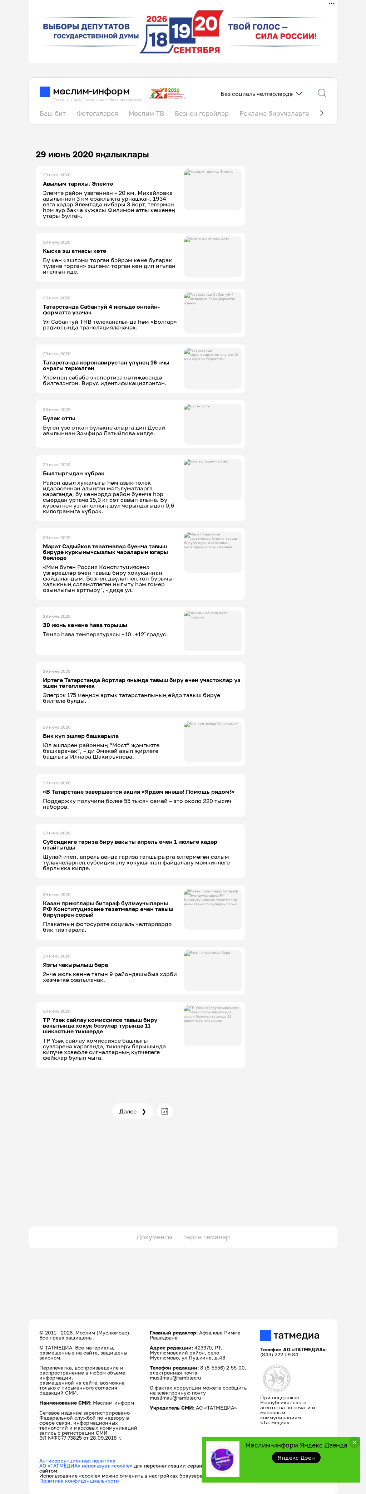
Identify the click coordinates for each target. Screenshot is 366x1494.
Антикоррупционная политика (77, 1461)
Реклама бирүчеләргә (274, 113)
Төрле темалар (206, 1237)
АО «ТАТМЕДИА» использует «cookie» (86, 1466)
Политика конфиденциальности (79, 1481)
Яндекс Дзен (296, 1457)
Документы (154, 1237)
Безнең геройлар (202, 113)
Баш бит (53, 113)
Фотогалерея (97, 113)
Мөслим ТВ (146, 113)
